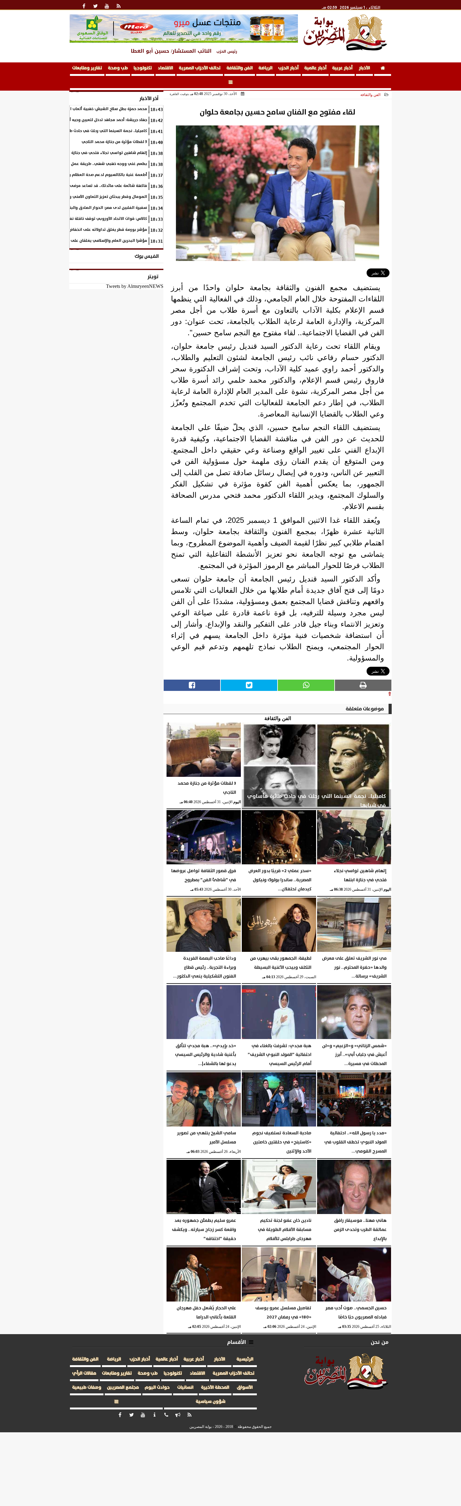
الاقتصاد (165, 68)
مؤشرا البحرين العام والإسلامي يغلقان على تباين (104, 240)
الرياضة (265, 68)
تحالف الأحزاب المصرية (200, 68)
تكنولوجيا (143, 68)
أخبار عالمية (315, 68)
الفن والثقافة (239, 68)
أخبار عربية (342, 68)
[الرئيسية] (382, 69)
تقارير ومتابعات (87, 68)
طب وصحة (118, 68)
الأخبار (364, 68)
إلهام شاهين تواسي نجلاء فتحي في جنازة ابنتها (103, 153)
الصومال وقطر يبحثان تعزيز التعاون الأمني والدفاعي (100, 197)
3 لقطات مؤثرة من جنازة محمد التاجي (114, 142)
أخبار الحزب (288, 68)
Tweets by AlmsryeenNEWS (134, 286)
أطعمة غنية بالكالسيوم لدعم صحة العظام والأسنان (101, 175)
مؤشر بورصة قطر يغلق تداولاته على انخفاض (108, 229)
